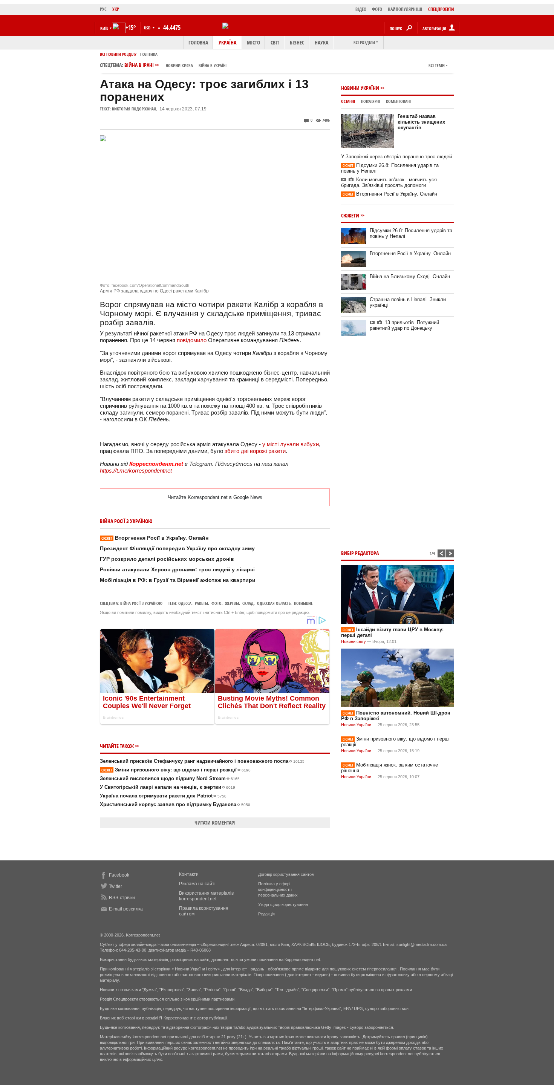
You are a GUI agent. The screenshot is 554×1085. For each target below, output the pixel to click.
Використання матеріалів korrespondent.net (206, 896)
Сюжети (350, 215)
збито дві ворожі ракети (255, 451)
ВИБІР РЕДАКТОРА (360, 553)
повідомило (192, 340)
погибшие (303, 603)
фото (216, 603)
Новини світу (353, 641)
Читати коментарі (215, 822)
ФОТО (377, 9)
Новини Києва (179, 65)
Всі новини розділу (118, 54)
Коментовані (398, 101)
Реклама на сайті (197, 883)
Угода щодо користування (283, 904)
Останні (348, 101)
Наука (321, 42)
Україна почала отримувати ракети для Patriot (163, 796)
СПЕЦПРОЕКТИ (441, 9)
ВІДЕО (360, 9)
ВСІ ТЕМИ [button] (437, 65)
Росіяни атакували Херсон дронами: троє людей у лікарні (177, 569)
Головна (198, 42)
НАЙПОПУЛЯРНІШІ (405, 9)
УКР (115, 9)
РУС (103, 9)
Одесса (184, 603)
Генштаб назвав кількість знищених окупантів (421, 121)
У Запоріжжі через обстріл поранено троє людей (396, 156)
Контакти (189, 874)
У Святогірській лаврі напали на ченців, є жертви (167, 787)
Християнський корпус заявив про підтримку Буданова (175, 804)
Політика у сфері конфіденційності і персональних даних (278, 889)
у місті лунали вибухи (290, 444)
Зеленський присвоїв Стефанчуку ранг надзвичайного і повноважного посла (202, 761)
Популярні (370, 101)
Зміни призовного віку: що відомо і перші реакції (176, 770)
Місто (253, 42)
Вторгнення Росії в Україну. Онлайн (154, 538)
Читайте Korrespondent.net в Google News (215, 497)
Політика (149, 54)
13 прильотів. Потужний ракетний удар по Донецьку (404, 325)
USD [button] (148, 28)
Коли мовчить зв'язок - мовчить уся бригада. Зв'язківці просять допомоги (389, 182)
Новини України (360, 88)
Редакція (266, 914)
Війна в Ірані (175, 65)
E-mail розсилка (126, 909)
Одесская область (274, 603)
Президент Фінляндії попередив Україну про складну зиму (177, 548)
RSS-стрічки (122, 897)
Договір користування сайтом (286, 874)
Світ (275, 42)
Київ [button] (104, 28)
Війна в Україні (212, 65)
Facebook (119, 875)
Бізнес (297, 42)
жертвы (232, 603)
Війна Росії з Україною (141, 603)
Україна (227, 42)
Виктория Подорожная (134, 109)
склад (248, 603)
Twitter (115, 886)
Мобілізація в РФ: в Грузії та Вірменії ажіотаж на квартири (178, 580)
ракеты (201, 603)
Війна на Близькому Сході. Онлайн (410, 276)
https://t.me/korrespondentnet (136, 470)
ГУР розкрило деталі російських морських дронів (167, 559)
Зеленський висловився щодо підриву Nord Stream (170, 778)
